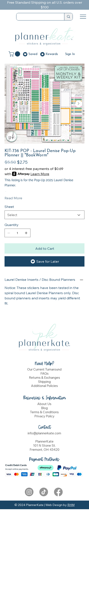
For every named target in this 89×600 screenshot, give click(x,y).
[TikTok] (43, 492)
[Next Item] (78, 103)
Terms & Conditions (44, 412)
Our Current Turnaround (44, 369)
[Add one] (26, 233)
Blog (44, 408)
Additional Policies (44, 386)
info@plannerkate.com (44, 433)
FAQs (44, 373)
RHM (71, 505)
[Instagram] (29, 492)
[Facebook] (58, 492)
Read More (13, 198)
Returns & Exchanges (44, 377)
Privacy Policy (44, 416)
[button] (15, 54)
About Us (44, 404)
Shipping (44, 382)
